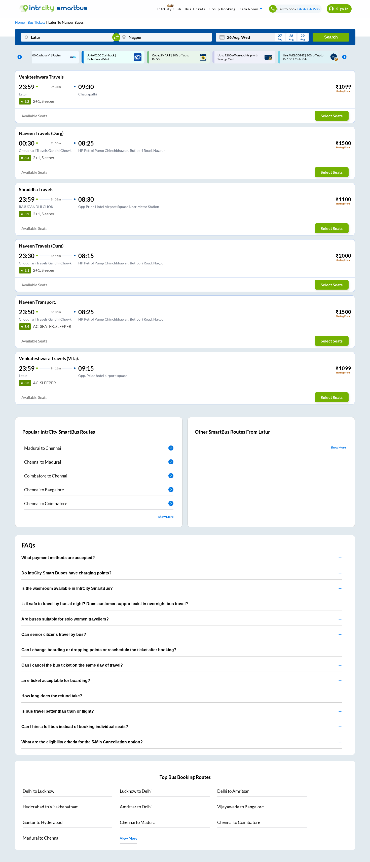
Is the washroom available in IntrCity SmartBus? (67, 588)
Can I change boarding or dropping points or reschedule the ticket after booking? (98, 650)
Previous (18, 57)
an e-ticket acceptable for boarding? (55, 680)
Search (331, 37)
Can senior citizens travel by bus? (53, 634)
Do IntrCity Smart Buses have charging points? (66, 573)
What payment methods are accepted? (58, 558)
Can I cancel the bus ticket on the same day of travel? (72, 665)
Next (343, 57)
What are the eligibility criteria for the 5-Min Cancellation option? (82, 742)
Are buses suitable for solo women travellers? (65, 619)
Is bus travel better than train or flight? (57, 711)
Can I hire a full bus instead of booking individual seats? (74, 727)
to (38, 791)
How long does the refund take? (51, 696)
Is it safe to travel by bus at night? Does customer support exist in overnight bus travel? (104, 604)
